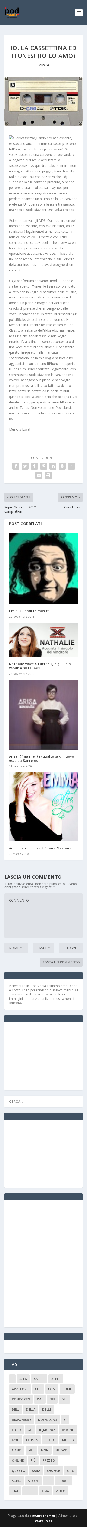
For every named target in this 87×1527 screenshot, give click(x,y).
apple (56, 1379)
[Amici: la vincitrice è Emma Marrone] (43, 806)
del (64, 1399)
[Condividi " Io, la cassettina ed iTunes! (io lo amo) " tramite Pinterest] (43, 466)
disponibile (21, 1419)
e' (65, 1419)
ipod (15, 1440)
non (45, 1450)
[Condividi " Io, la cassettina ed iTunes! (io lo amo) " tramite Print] (48, 475)
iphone (68, 1430)
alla (23, 1379)
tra (15, 1491)
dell (15, 1409)
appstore (20, 1389)
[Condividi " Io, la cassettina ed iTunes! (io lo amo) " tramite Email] (39, 475)
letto (50, 1440)
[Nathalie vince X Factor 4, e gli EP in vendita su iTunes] (43, 640)
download (47, 1419)
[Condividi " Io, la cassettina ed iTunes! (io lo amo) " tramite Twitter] (25, 466)
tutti (30, 1491)
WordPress (43, 1521)
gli (30, 1430)
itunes (32, 1440)
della (30, 1409)
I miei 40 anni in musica (29, 611)
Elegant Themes (42, 1516)
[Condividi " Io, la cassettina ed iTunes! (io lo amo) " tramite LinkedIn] (53, 466)
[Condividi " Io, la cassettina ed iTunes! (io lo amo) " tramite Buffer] (62, 466)
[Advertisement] (44, 1056)
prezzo (48, 1460)
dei (52, 1399)
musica (68, 1440)
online (18, 1460)
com (52, 1389)
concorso (21, 1399)
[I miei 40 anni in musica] (43, 568)
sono (16, 1481)
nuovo (61, 1450)
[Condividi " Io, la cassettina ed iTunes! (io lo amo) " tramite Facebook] (15, 466)
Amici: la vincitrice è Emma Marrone (40, 848)
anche (39, 1379)
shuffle (53, 1470)
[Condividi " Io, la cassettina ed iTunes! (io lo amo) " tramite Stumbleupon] (71, 466)
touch (64, 1481)
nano (17, 1450)
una (45, 1491)
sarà (36, 1470)
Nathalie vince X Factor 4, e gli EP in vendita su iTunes (40, 666)
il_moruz (47, 1430)
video (60, 1491)
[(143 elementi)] (12, 1378)
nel (31, 1450)
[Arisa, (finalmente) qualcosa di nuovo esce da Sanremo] (43, 715)
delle (47, 1409)
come (67, 1389)
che (38, 1389)
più (33, 1460)
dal (40, 1399)
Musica (43, 65)
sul (48, 1481)
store (33, 1481)
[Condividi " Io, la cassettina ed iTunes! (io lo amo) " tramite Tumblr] (34, 466)
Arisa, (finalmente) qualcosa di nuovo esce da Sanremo (41, 758)
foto (16, 1430)
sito (70, 1470)
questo (18, 1470)
